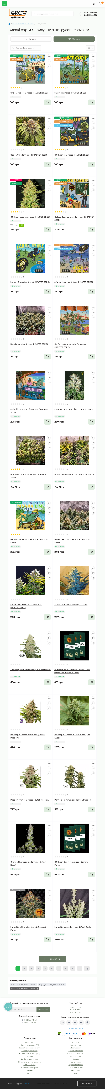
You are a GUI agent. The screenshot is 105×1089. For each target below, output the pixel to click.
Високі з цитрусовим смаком (23, 989)
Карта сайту (75, 1070)
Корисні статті (75, 1062)
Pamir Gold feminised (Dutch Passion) (73, 800)
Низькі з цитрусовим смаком (23, 985)
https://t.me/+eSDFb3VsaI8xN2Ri (68, 1022)
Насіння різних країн (29, 1068)
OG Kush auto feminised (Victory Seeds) (73, 409)
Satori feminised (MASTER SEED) (70, 93)
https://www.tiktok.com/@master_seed (87, 1022)
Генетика (29, 1056)
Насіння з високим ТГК (29, 1045)
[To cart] (47, 102)
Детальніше (28, 1083)
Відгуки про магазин (75, 1053)
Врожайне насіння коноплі (29, 1048)
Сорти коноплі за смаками (23, 24)
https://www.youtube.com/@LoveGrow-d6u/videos (81, 1022)
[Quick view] (49, 56)
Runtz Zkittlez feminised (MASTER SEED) (74, 474)
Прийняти (87, 1083)
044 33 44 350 (90, 15)
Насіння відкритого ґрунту (29, 1053)
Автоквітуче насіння (30, 1051)
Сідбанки (29, 1070)
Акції (75, 1073)
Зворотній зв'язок (76, 1068)
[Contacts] (94, 3)
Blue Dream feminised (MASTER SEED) (29, 344)
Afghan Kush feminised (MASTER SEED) (73, 282)
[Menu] (4, 3)
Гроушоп (29, 1073)
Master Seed (29, 1042)
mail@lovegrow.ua (75, 1028)
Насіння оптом (75, 1045)
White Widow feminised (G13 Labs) (71, 604)
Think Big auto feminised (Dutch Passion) (30, 669)
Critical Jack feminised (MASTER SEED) (29, 93)
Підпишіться (43, 1009)
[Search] (34, 13)
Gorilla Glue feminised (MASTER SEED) (29, 155)
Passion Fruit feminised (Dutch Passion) (29, 800)
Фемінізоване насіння (29, 1059)
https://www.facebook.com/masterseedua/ (75, 1022)
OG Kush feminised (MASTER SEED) (71, 155)
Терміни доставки (76, 1065)
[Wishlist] (49, 61)
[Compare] (49, 66)
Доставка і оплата (75, 1051)
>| (87, 968)
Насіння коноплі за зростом (29, 1062)
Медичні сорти (29, 1065)
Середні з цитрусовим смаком (52, 985)
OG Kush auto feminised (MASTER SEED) (30, 217)
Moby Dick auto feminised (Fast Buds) (72, 927)
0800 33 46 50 (90, 12)
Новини (75, 1059)
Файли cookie (75, 1056)
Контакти (75, 1042)
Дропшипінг (76, 1048)
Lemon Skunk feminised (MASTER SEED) (30, 282)
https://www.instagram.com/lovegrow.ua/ (62, 1022)
